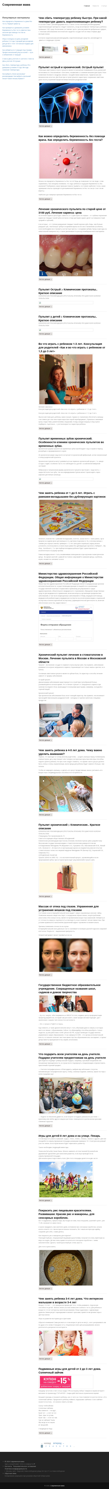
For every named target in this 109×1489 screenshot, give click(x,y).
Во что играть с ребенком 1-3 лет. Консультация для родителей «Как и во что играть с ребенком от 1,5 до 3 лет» (72, 347)
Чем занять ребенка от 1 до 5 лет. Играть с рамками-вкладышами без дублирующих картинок (72, 494)
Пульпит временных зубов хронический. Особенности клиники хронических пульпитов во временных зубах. (71, 442)
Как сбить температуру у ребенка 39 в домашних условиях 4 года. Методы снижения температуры (16, 67)
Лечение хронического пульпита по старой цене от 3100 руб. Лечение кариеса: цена (72, 210)
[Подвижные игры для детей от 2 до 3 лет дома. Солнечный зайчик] (73, 1382)
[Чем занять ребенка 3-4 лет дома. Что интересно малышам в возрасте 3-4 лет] (73, 1343)
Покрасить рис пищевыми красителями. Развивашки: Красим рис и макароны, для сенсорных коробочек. (66, 1214)
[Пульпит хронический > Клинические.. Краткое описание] (73, 877)
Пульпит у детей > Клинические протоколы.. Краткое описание (68, 318)
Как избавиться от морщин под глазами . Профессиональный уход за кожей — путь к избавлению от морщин (17, 52)
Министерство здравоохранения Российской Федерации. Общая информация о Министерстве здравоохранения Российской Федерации (71, 577)
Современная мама (16, 4)
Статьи (104, 6)
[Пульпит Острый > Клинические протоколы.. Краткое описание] (73, 302)
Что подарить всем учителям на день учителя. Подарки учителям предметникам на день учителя (72, 1056)
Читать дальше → (45, 57)
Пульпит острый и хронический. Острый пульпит (71, 67)
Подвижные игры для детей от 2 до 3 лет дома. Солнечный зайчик (70, 1370)
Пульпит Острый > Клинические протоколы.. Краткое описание (68, 291)
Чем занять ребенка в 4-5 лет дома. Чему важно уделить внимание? (70, 752)
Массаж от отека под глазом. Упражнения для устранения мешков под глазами (69, 908)
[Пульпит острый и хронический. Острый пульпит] (73, 103)
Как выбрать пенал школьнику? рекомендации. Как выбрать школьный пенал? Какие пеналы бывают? (16, 76)
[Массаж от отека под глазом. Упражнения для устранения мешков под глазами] (73, 955)
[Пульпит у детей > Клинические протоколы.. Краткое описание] (73, 329)
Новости (96, 6)
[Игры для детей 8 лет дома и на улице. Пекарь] (73, 1179)
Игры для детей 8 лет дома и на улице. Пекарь (69, 1136)
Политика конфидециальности (16, 1469)
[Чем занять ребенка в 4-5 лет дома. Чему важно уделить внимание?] (73, 793)
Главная (87, 6)
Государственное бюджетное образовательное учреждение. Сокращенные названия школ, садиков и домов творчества (70, 988)
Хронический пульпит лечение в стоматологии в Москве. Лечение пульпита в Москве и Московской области (72, 658)
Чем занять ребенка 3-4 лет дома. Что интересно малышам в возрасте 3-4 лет (71, 1300)
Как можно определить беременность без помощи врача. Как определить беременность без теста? (72, 138)
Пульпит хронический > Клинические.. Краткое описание (69, 826)
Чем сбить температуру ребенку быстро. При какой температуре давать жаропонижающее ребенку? (73, 19)
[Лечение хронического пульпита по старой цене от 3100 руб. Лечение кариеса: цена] (73, 255)
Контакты (8, 1466)
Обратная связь (10, 1473)
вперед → (58, 1443)
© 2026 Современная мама (14, 1461)
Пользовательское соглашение (24, 1466)
